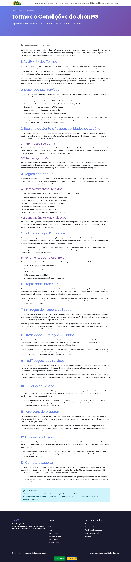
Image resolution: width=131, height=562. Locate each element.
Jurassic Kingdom (47, 3)
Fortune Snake (75, 3)
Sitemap (88, 536)
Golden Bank (101, 3)
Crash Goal (64, 3)
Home (37, 3)
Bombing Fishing (88, 3)
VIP (57, 3)
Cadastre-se (60, 558)
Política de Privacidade (93, 530)
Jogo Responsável (92, 533)
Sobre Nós (89, 524)
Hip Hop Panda (112, 3)
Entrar (72, 558)
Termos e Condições (92, 527)
